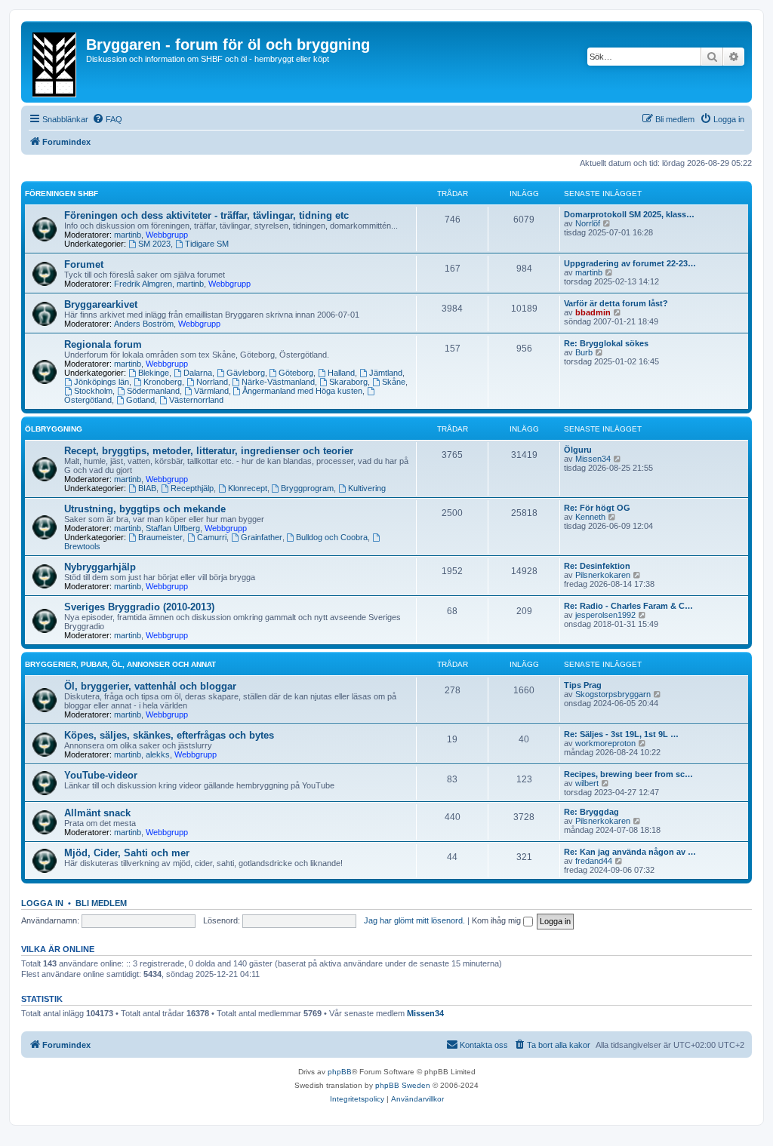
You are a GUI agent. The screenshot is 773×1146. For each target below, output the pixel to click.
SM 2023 (154, 243)
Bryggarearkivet (100, 304)
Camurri (211, 537)
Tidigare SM (207, 243)
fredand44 (593, 860)
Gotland (140, 399)
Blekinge (153, 372)
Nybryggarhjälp (100, 567)
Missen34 (593, 458)
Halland (341, 372)
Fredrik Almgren (143, 283)
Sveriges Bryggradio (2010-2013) (139, 607)
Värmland (211, 390)
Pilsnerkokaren (602, 574)
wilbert (587, 783)
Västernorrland (196, 399)
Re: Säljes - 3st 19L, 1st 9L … (621, 734)
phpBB (340, 1072)
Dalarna (197, 372)
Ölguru (578, 449)
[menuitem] (107, 119)
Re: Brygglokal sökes (606, 343)
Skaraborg (348, 381)
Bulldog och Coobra (332, 537)
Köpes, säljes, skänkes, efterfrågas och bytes (169, 735)
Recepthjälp (192, 488)
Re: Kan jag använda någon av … (630, 851)
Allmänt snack (97, 813)
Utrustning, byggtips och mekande (145, 509)
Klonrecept (247, 488)
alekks (158, 754)
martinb (127, 234)
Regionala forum (103, 344)
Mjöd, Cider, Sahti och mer (126, 853)
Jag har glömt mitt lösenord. (414, 920)
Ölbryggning (53, 429)
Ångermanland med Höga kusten (302, 390)
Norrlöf (587, 223)
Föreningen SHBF (61, 193)
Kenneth (590, 516)
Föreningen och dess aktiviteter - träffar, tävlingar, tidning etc (206, 215)
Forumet (83, 264)
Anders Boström (144, 323)
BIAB (147, 488)
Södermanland (153, 390)
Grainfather (261, 537)
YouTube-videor (100, 775)
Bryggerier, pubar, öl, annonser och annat (120, 664)
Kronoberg (162, 381)
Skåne (393, 381)
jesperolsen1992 (605, 614)
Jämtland (385, 372)
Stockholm (93, 390)
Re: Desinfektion (597, 565)
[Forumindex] (55, 62)
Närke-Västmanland (278, 381)
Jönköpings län (101, 381)
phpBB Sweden (402, 1085)
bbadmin (593, 312)
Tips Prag (583, 685)
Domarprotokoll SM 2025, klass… (629, 214)
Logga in (42, 903)
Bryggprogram (307, 488)
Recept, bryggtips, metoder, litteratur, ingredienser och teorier (208, 450)
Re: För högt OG (597, 507)
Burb (584, 352)
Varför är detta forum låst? (616, 303)
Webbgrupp (167, 234)
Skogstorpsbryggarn (613, 694)
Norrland (212, 381)
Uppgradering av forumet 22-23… (630, 263)
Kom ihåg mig (497, 920)
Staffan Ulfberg (173, 528)
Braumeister (160, 537)
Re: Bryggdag (591, 811)
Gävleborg (245, 372)
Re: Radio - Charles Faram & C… (628, 605)
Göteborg (296, 372)
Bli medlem (101, 903)
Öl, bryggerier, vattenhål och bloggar (150, 686)
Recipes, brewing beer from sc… (628, 774)
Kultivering (367, 488)
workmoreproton (605, 743)
